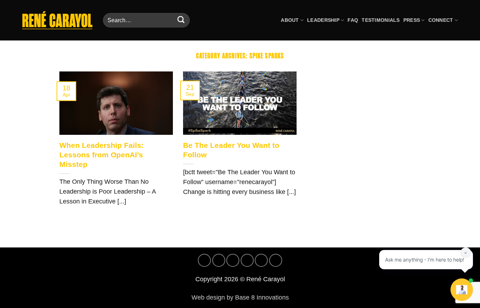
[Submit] (181, 20)
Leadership (323, 20)
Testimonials (381, 20)
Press (411, 20)
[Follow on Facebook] (204, 260)
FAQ (353, 20)
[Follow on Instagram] (218, 260)
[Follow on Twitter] (232, 260)
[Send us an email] (247, 260)
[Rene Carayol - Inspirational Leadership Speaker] (57, 20)
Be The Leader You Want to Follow (231, 150)
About (290, 20)
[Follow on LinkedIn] (261, 260)
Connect (440, 20)
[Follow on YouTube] (275, 260)
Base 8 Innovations (262, 297)
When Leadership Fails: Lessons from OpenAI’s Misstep (101, 154)
